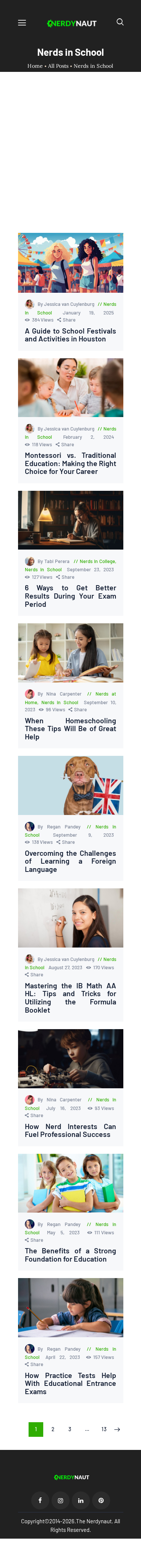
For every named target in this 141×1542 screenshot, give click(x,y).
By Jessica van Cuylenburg (67, 304)
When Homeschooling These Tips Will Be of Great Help (71, 729)
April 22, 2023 (64, 1357)
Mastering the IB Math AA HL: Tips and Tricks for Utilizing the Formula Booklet (71, 998)
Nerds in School (43, 569)
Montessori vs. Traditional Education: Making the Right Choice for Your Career (71, 463)
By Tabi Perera (54, 561)
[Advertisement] (70, 159)
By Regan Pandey (61, 827)
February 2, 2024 (88, 437)
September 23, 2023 (90, 569)
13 (106, 1429)
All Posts (58, 66)
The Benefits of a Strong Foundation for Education (71, 1255)
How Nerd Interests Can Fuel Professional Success (71, 1130)
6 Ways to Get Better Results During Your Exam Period (71, 596)
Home (35, 66)
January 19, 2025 (88, 313)
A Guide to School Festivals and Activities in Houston (71, 335)
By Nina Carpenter (61, 694)
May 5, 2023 (66, 1232)
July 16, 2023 (65, 1108)
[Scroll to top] (135, 1537)
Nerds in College (97, 561)
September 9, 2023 (83, 835)
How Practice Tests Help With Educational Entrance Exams (71, 1383)
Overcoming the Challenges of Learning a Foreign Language (71, 861)
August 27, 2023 (66, 967)
